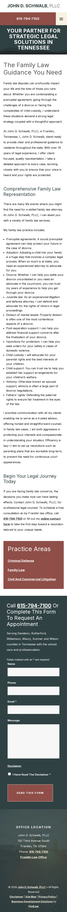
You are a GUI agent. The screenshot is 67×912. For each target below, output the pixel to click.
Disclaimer (14, 766)
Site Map (30, 896)
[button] (61, 19)
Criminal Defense (21, 561)
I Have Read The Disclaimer (32, 774)
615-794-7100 (27, 19)
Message (14, 720)
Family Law (16, 570)
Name (11, 663)
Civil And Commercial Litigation (32, 579)
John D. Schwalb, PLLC (32, 887)
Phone (12, 682)
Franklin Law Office (33, 857)
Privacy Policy (47, 896)
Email (12, 701)
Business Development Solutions (32, 901)
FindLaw (34, 906)
